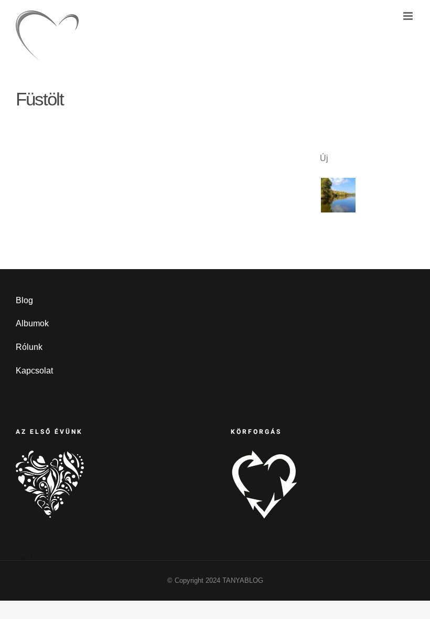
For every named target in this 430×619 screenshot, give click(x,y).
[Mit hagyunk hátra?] (338, 195)
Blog (24, 300)
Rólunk (29, 347)
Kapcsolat (34, 370)
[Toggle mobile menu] (408, 16)
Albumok (32, 323)
